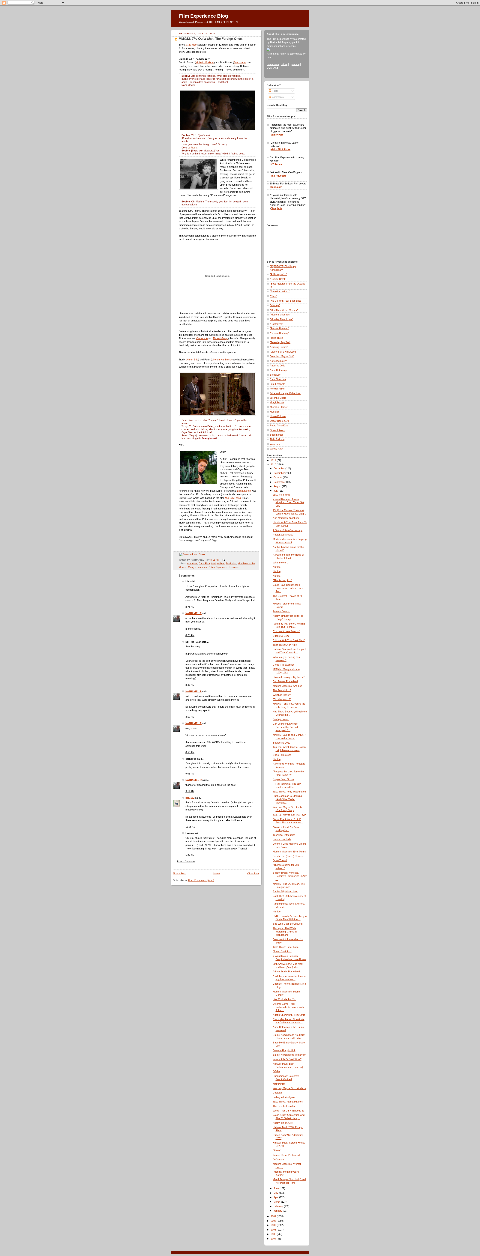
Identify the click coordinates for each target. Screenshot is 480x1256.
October (278, 477)
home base (273, 64)
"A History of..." (278, 274)
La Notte (192, 147)
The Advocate (278, 176)
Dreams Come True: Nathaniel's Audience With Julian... (288, 1007)
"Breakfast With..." (280, 291)
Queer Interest (277, 430)
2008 (274, 1221)
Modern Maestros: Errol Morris (289, 851)
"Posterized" (276, 324)
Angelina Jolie (277, 365)
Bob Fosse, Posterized (285, 681)
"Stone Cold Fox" (282, 951)
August (278, 486)
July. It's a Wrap (281, 495)
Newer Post (179, 873)
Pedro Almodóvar (279, 425)
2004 (274, 1238)
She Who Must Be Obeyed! (288, 924)
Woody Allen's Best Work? (287, 1059)
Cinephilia (276, 208)
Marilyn (192, 567)
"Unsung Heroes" (279, 347)
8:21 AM (189, 607)
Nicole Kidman (278, 416)
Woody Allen (276, 448)
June (277, 1188)
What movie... (280, 562)
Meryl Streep (277, 402)
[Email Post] (223, 560)
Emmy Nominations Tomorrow (289, 1055)
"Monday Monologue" (281, 319)
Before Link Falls (282, 839)
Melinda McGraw (205, 62)
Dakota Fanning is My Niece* (288, 677)
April (276, 1197)
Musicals (275, 411)
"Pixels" (277, 1150)
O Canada (278, 1159)
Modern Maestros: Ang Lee (287, 686)
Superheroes (277, 435)
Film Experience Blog (203, 16)
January (278, 1211)
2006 (274, 1229)
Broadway (275, 375)
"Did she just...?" (282, 699)
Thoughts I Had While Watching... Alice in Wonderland (285, 931)
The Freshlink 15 (282, 690)
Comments (277, 97)
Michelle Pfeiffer (278, 407)
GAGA (276, 1071)
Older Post (253, 873)
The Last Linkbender (284, 1106)
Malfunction (279, 1084)
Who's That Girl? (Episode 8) (288, 1110)
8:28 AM (189, 635)
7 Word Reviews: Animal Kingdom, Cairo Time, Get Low (288, 502)
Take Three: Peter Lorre (285, 947)
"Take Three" (277, 338)
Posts (274, 91)
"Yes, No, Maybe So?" (282, 356)
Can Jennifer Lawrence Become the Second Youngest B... (285, 727)
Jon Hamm (240, 62)
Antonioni (192, 563)
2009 (274, 1216)
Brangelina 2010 (281, 742)
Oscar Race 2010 (279, 421)
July (276, 491)
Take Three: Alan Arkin (285, 645)
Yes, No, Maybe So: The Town (289, 815)
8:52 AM (189, 717)
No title (276, 567)
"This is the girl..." (282, 580)
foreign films (218, 563)
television (234, 567)
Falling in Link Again (284, 1097)
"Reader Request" (279, 328)
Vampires (275, 444)
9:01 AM (189, 773)
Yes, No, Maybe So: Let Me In (289, 1088)
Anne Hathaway (278, 370)
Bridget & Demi (281, 636)
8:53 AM (189, 752)
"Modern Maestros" (280, 314)
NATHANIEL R (193, 613)
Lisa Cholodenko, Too (284, 999)
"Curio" (273, 296)
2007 (274, 1225)
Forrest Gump (220, 338)
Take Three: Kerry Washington (289, 791)
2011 (274, 460)
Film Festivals (277, 384)
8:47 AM (189, 685)
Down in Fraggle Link (284, 1050)
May (276, 1193)
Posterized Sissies (283, 534)
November (279, 473)
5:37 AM (189, 855)
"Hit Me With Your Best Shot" (286, 301)
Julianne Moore (278, 398)
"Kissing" (275, 305)
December (279, 468)
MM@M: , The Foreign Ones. (211, 38)
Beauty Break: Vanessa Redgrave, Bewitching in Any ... (290, 876)
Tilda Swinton (277, 439)
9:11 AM (189, 791)
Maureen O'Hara (206, 567)
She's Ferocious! (282, 755)
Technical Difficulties (284, 835)
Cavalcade (202, 338)
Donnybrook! (244, 491)
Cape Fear (204, 563)
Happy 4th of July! (283, 1123)
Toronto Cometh (281, 611)
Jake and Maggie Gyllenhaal (285, 393)
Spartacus (221, 567)
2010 (274, 464)
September (280, 482)
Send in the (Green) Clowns (288, 856)
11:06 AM (190, 826)
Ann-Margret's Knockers (286, 518)
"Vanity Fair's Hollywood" (283, 352)
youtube (295, 64)
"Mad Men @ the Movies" (284, 310)
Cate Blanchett (278, 379)
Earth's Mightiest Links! (285, 891)
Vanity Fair (277, 134)
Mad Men (191, 44)
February (279, 1206)
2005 (274, 1234)
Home (216, 873)
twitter (284, 64)
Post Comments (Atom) (201, 880)
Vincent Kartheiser (222, 359)
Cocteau (277, 1092)
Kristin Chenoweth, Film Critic (289, 1015)
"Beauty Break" (278, 279)
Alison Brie (192, 359)
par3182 (189, 798)
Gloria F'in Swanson (283, 665)
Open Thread (280, 860)
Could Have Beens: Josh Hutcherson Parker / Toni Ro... (288, 588)
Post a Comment (186, 861)
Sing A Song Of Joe (283, 779)
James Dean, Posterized (286, 1155)
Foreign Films (277, 388)
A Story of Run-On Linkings (287, 530)
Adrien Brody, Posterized (286, 971)
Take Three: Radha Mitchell (288, 1101)
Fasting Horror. (281, 719)
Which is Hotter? (282, 695)
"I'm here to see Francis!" (286, 631)
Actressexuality (278, 361)
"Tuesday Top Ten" (280, 342)
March (277, 1202)
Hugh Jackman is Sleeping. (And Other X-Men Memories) (288, 799)
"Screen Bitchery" (279, 333)
